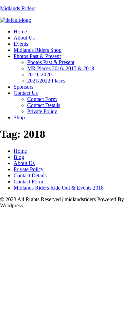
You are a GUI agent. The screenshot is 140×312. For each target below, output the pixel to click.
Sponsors (23, 87)
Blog (19, 157)
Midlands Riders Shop (38, 50)
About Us (24, 38)
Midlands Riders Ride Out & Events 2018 (59, 188)
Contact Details (43, 105)
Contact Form (42, 99)
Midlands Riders (17, 8)
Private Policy (42, 111)
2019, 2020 (39, 74)
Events (21, 44)
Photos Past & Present (37, 56)
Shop (19, 117)
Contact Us (26, 93)
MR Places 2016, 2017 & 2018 (60, 68)
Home (20, 31)
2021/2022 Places (46, 81)
